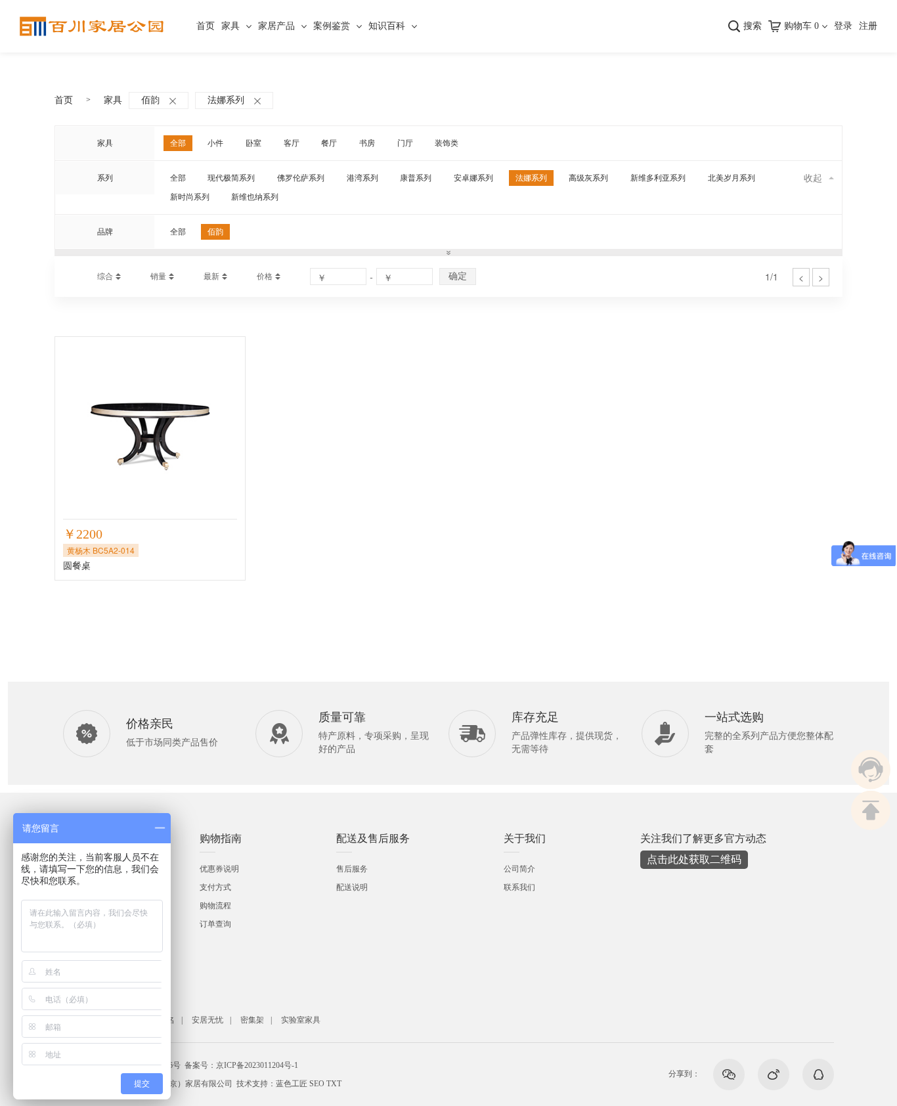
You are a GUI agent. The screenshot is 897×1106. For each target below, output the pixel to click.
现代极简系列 (231, 178)
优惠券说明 (219, 869)
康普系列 (415, 178)
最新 (211, 276)
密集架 (252, 1020)
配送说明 (352, 887)
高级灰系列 (588, 178)
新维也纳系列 (254, 197)
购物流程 (215, 905)
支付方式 (215, 887)
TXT (333, 1083)
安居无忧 (207, 1020)
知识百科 (386, 26)
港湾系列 (362, 178)
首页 (205, 26)
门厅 (405, 143)
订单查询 (215, 924)
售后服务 (352, 869)
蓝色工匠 (291, 1083)
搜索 (752, 26)
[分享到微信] (729, 1074)
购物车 (801, 26)
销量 (158, 276)
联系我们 (519, 887)
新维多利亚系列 (658, 178)
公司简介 (519, 869)
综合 (105, 276)
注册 (868, 26)
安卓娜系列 (473, 178)
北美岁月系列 (731, 178)
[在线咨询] (870, 769)
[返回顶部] (870, 810)
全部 (178, 143)
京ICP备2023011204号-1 (257, 1065)
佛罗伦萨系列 (300, 178)
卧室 (253, 143)
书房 (367, 143)
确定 (457, 276)
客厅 (291, 143)
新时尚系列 (189, 197)
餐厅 (329, 143)
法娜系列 (226, 100)
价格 (265, 276)
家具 (230, 26)
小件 (215, 143)
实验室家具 (300, 1020)
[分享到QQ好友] (818, 1074)
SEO (316, 1083)
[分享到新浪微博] (773, 1074)
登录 (843, 26)
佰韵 (150, 100)
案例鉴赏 (331, 26)
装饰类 (446, 143)
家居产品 (276, 26)
